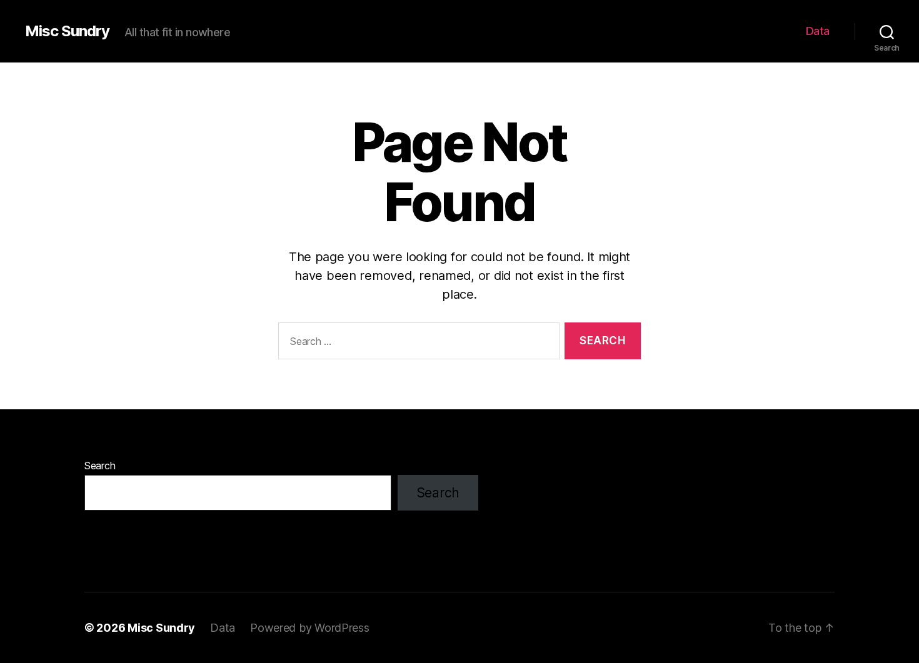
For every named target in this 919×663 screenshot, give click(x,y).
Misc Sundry (67, 31)
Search (99, 465)
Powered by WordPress (309, 627)
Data (818, 30)
